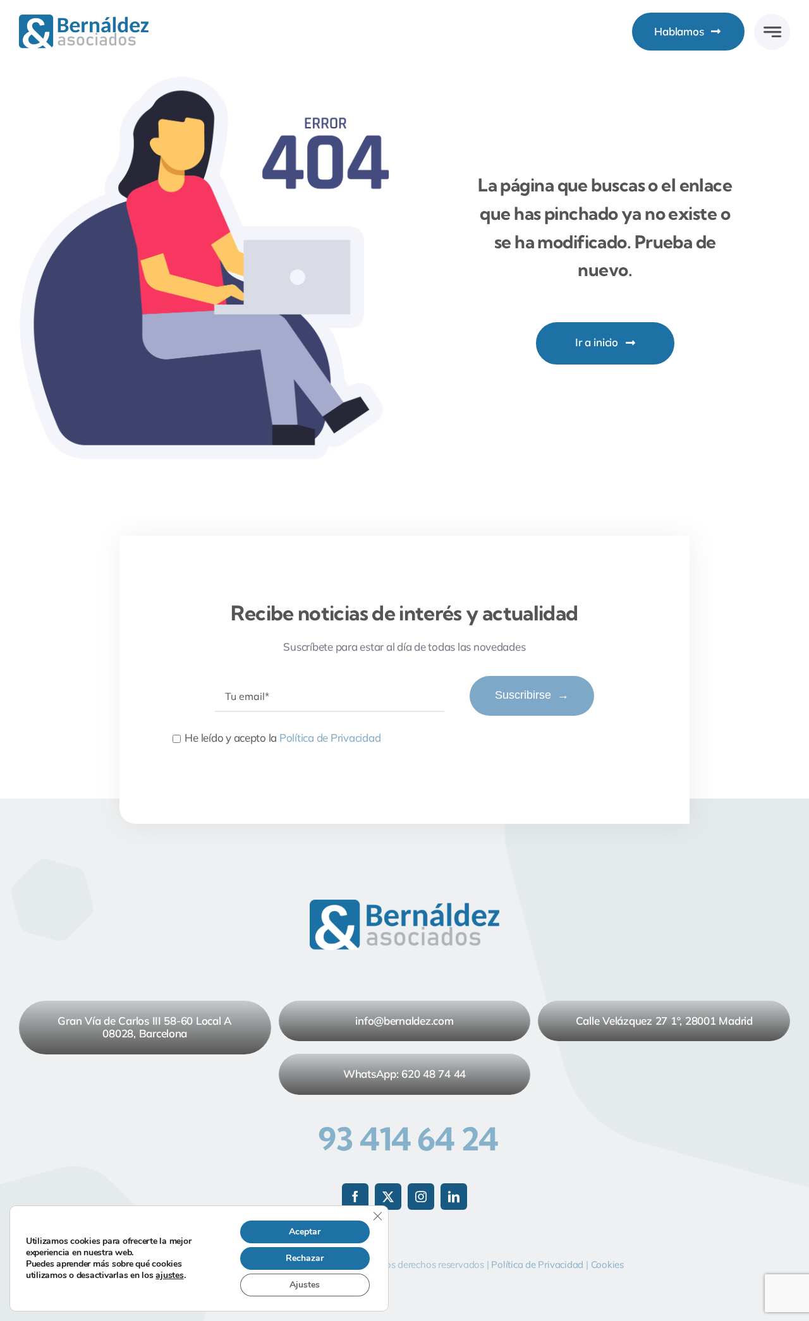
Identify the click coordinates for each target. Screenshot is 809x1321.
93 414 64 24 (408, 1139)
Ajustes (304, 1285)
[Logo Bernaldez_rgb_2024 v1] (84, 20)
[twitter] (388, 1196)
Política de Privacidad (329, 737)
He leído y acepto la (282, 737)
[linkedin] (454, 1196)
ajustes (169, 1275)
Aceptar (304, 1232)
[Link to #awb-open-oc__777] (772, 32)
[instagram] (421, 1196)
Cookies (607, 1264)
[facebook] (355, 1196)
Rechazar (305, 1258)
